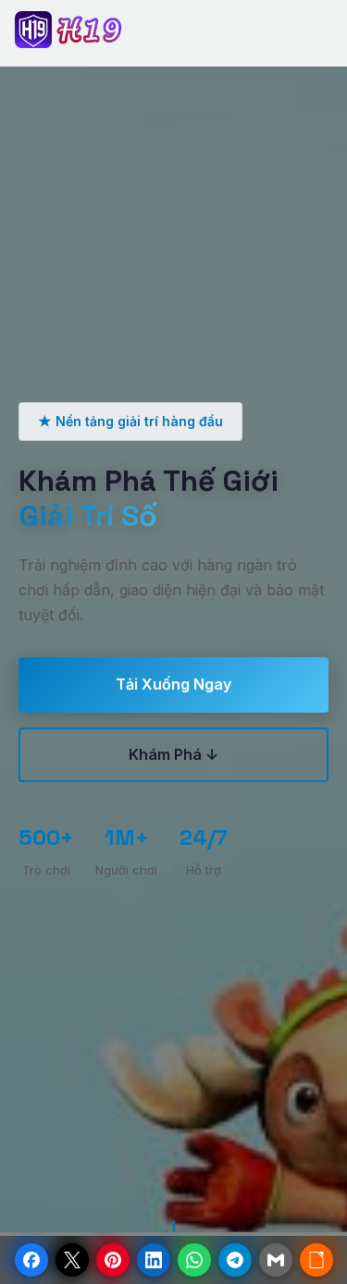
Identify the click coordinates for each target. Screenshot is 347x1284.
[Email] (275, 1260)
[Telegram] (235, 1260)
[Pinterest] (113, 1260)
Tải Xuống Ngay (173, 684)
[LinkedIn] (153, 1260)
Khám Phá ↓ (173, 754)
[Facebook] (31, 1260)
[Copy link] (316, 1260)
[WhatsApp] (194, 1260)
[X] (72, 1260)
